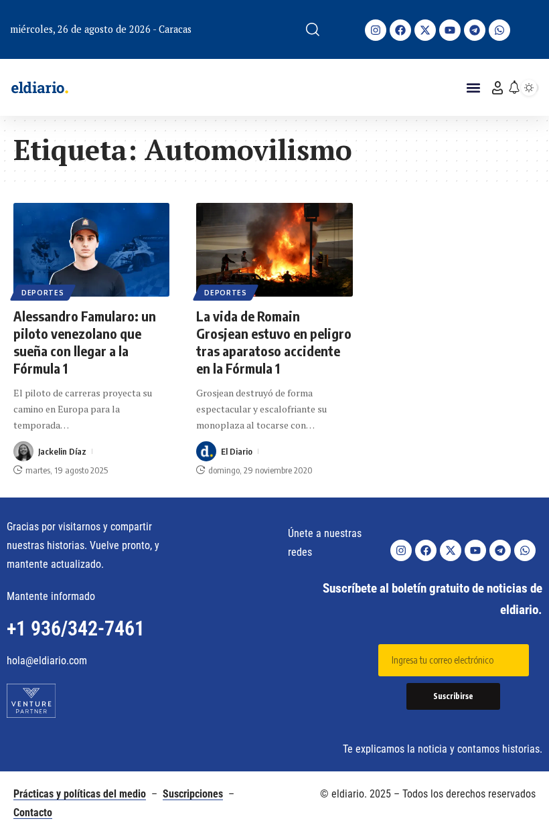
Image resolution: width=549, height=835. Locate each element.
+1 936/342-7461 (76, 628)
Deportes (42, 293)
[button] (312, 29)
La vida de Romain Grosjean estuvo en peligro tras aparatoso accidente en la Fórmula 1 (273, 341)
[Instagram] (375, 30)
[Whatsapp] (499, 30)
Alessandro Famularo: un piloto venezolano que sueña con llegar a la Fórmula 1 (84, 341)
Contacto (32, 812)
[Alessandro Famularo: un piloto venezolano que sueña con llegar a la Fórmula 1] (91, 250)
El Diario (236, 451)
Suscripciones (193, 793)
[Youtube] (450, 30)
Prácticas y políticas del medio (79, 793)
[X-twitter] (425, 30)
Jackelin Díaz (62, 451)
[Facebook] (400, 30)
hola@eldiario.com (47, 660)
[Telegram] (474, 30)
